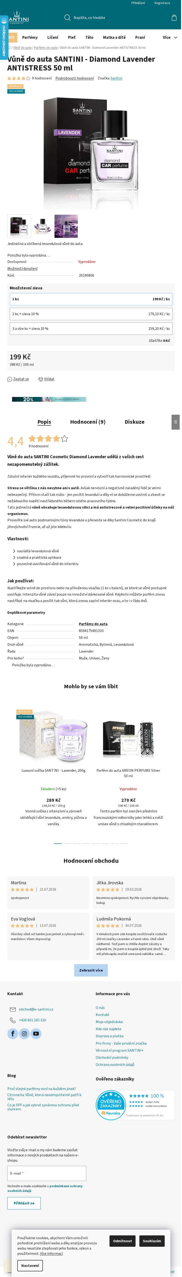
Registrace (162, 3)
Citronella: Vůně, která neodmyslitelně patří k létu (44, 1097)
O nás (100, 1007)
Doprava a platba (109, 1036)
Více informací (51, 1253)
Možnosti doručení (22, 268)
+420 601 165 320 (32, 1020)
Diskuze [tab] (135, 422)
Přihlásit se (24, 1203)
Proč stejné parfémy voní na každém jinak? (41, 1089)
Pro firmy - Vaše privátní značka (121, 1043)
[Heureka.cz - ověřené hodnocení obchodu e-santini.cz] (135, 1105)
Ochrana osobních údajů (115, 1064)
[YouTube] (36, 1033)
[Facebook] (12, 1033)
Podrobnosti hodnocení (74, 78)
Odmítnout (122, 1241)
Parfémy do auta (93, 624)
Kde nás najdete (108, 1029)
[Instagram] (24, 1033)
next (171, 775)
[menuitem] (10, 38)
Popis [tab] (44, 422)
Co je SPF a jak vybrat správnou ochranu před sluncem (43, 1107)
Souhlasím (152, 1241)
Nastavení (30, 1265)
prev (11, 775)
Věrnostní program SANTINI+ (120, 1050)
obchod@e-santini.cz (36, 1009)
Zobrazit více (91, 970)
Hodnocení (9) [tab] (88, 422)
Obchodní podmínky (112, 1057)
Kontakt (102, 1014)
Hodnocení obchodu (91, 860)
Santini (116, 78)
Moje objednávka (109, 1021)
